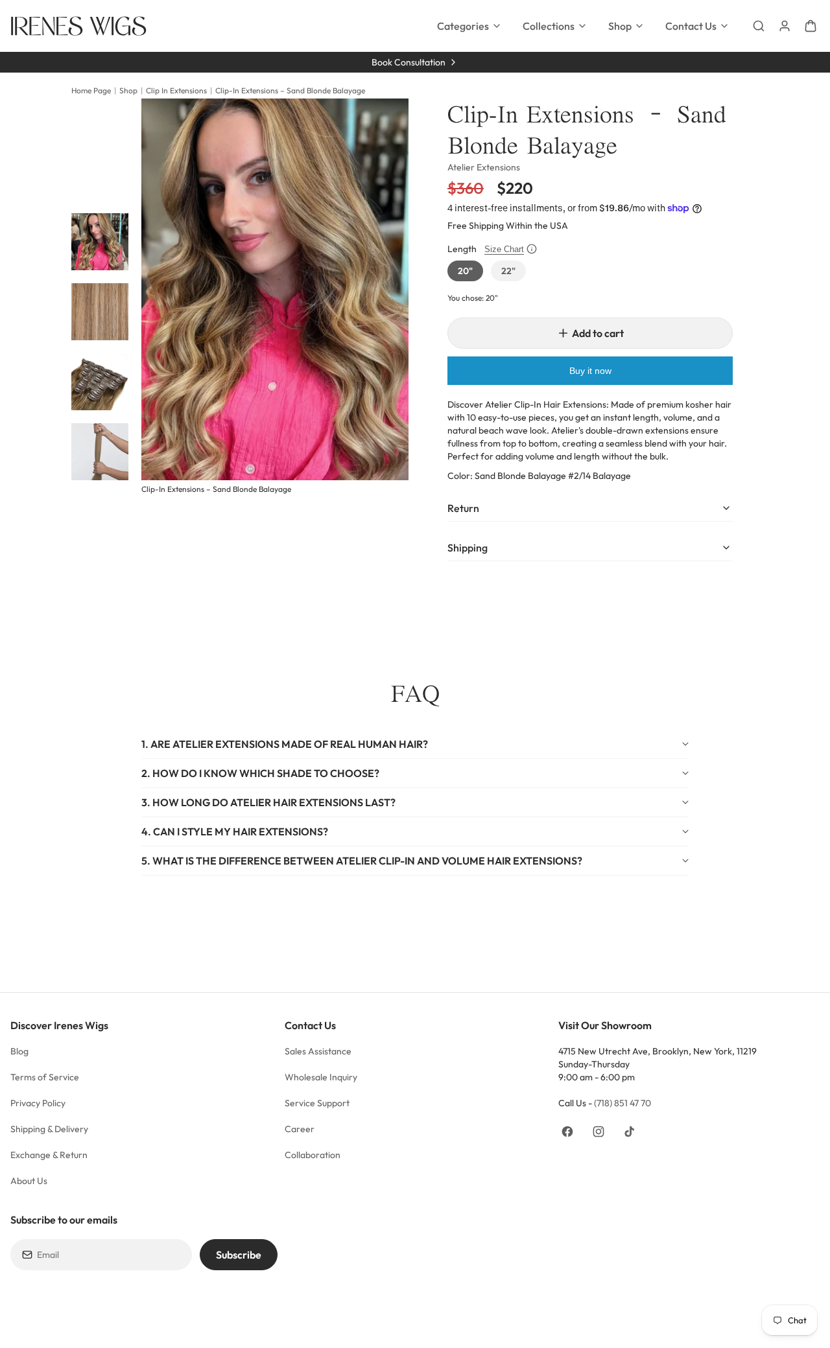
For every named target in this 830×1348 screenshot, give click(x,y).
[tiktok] (630, 1131)
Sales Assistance (318, 1051)
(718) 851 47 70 (622, 1103)
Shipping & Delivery (49, 1129)
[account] (785, 26)
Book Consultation (408, 62)
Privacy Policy (37, 1103)
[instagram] (598, 1131)
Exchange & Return (49, 1155)
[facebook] (567, 1131)
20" (465, 271)
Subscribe (238, 1254)
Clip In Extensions (176, 90)
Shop (620, 25)
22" (508, 271)
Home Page (91, 90)
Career (299, 1129)
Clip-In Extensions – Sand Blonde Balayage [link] (290, 90)
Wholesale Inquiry (321, 1077)
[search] (759, 26)
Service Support (317, 1103)
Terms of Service (44, 1077)
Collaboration (312, 1155)
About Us (29, 1181)
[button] (415, 744)
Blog (19, 1051)
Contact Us (691, 25)
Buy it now (590, 371)
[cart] (810, 26)
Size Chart (504, 249)
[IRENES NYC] (78, 26)
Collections (549, 25)
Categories (463, 25)
